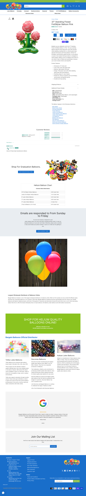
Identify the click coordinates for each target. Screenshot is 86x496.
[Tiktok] (72, 470)
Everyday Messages (57, 109)
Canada (10, 477)
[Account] (76, 6)
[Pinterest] (74, 470)
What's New (58, 13)
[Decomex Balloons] (43, 348)
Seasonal (44, 11)
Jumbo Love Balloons (57, 112)
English (77, 1)
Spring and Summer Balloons (59, 122)
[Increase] (61, 35)
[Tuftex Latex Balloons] (17, 348)
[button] (47, 137)
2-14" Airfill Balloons (61, 11)
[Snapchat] (79, 470)
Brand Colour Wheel (57, 108)
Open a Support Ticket (43, 231)
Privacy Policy (30, 480)
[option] (28, 37)
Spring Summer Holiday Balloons (60, 123)
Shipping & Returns (56, 84)
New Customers (31, 469)
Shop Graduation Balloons (26, 171)
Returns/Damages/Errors (33, 467)
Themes (51, 11)
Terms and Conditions (32, 476)
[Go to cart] (79, 6)
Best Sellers (55, 106)
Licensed (26, 11)
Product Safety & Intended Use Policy (36, 478)
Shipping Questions (31, 461)
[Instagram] (67, 470)
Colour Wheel (55, 19)
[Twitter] (62, 470)
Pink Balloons (55, 119)
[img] (10, 146)
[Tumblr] (77, 470)
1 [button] (41, 423)
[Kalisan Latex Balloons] (68, 346)
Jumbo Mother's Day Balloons (59, 113)
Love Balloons (55, 116)
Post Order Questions (32, 465)
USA (10, 471)
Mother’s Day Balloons (57, 117)
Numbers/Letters (35, 11)
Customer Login (31, 471)
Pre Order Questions (32, 463)
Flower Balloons (56, 110)
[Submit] (63, 6)
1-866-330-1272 (12, 464)
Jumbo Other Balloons (57, 115)
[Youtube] (70, 470)
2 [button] (43, 423)
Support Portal (30, 459)
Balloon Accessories (74, 11)
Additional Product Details (58, 88)
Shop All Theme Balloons (58, 120)
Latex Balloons (10, 11)
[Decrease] (55, 35)
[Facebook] (65, 470)
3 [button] (44, 423)
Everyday (19, 11)
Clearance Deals (29, 13)
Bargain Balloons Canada (16, 488)
